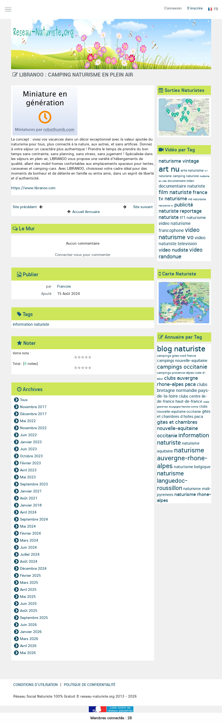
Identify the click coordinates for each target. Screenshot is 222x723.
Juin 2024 (28, 547)
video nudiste (173, 249)
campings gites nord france (176, 356)
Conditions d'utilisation (35, 684)
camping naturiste (186, 176)
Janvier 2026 (31, 631)
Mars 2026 (29, 638)
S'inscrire (195, 8)
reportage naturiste (180, 214)
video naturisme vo (179, 233)
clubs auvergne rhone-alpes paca (177, 381)
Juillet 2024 (30, 554)
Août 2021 (28, 498)
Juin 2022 (28, 434)
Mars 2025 (29, 582)
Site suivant (143, 206)
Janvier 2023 (31, 441)
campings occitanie (182, 366)
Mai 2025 (28, 596)
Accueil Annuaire (86, 211)
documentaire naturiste (182, 186)
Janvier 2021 (31, 491)
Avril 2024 (28, 512)
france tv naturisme (183, 195)
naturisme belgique (192, 466)
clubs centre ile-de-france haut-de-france (182, 399)
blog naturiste (181, 348)
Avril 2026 (28, 645)
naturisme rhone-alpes (184, 497)
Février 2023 (30, 463)
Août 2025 (28, 610)
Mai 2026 (28, 652)
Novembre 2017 (33, 406)
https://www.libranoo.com (33, 187)
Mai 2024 (28, 526)
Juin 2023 (28, 449)
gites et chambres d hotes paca (183, 414)
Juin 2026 (28, 624)
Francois (64, 286)
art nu (169, 169)
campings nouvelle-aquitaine (182, 360)
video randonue (181, 253)
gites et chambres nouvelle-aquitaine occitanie (177, 429)
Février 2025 (30, 575)
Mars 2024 (29, 540)
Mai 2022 (28, 420)
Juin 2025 (28, 603)
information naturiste (31, 324)
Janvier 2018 (31, 505)
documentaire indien (181, 181)
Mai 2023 (28, 477)
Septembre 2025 (34, 617)
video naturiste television (182, 240)
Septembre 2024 (34, 519)
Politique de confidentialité (89, 684)
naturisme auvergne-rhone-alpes (182, 458)
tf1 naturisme (193, 217)
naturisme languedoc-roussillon (172, 480)
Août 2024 (28, 561)
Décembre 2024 (33, 568)
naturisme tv (166, 205)
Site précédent (25, 206)
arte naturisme (192, 170)
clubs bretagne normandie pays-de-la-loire (183, 390)
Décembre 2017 (33, 413)
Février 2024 (30, 533)
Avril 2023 (28, 470)
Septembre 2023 (34, 484)
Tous (24, 399)
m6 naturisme (197, 199)
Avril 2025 (28, 589)
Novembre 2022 (33, 427)
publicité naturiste (176, 207)
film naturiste (175, 191)
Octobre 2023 (31, 456)
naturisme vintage (179, 161)
